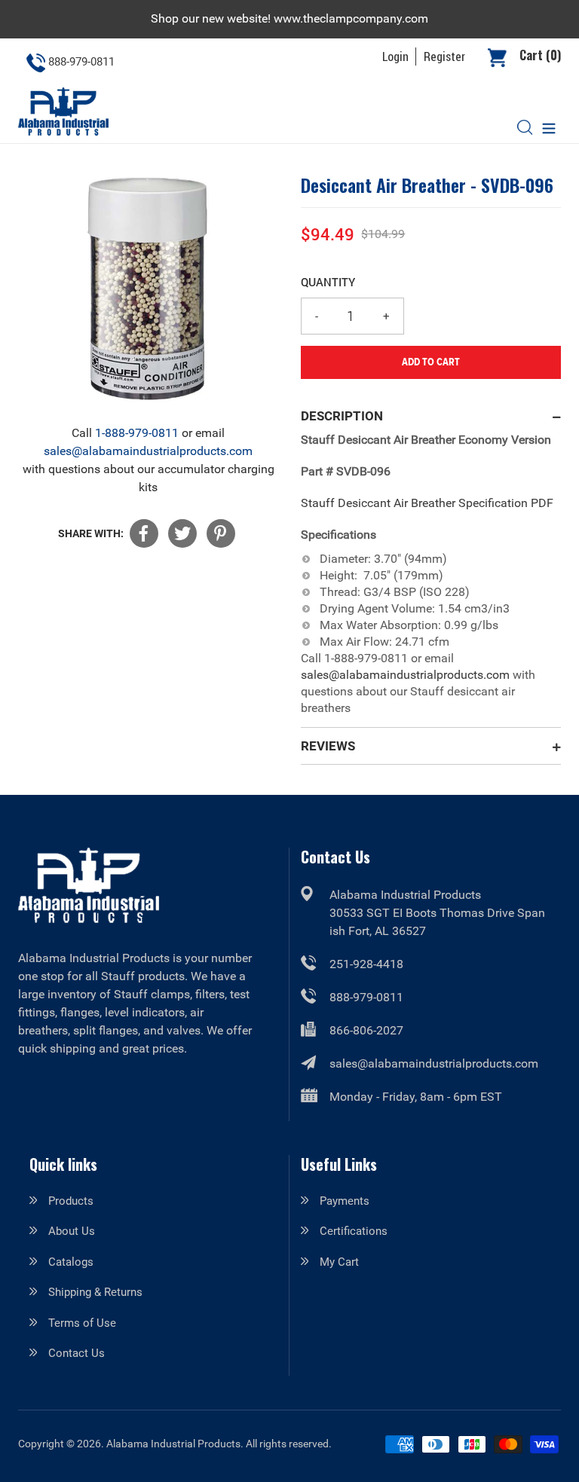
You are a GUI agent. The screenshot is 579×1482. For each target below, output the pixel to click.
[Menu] (549, 127)
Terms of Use (82, 1323)
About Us (71, 1231)
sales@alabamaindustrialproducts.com (148, 451)
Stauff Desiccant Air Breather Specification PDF (427, 503)
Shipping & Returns (95, 1292)
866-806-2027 (366, 1030)
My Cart (339, 1262)
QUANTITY (328, 281)
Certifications (354, 1231)
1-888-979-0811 (137, 433)
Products (70, 1201)
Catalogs (70, 1262)
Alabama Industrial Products (173, 1444)
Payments (344, 1201)
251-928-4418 (366, 964)
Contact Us (76, 1353)
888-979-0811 (366, 997)
